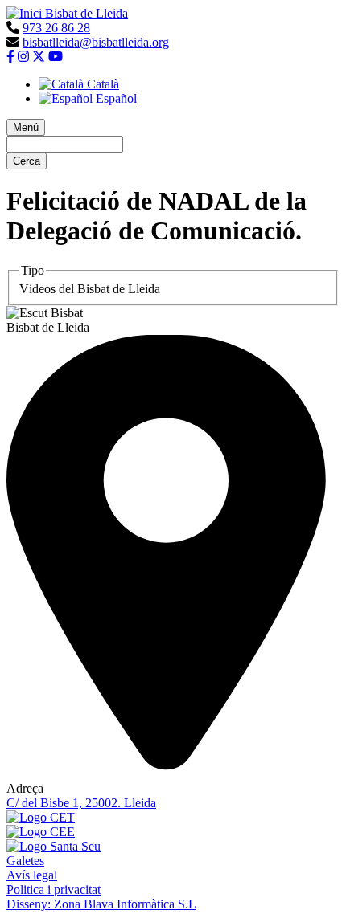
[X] (38, 56)
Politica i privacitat (53, 889)
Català (101, 84)
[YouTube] (55, 56)
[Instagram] (23, 56)
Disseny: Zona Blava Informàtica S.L (101, 904)
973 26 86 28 (56, 28)
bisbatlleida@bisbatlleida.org (96, 42)
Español (115, 98)
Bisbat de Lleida (86, 13)
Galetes (25, 860)
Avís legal (31, 875)
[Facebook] (10, 56)
